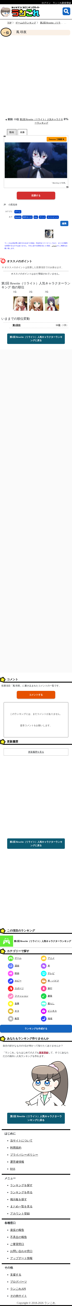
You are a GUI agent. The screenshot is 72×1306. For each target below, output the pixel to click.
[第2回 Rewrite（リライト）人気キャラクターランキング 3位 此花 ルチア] (52, 303)
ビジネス (52, 1011)
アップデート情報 (21, 1258)
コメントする (36, 694)
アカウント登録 (20, 1213)
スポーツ (19, 988)
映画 (17, 973)
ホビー (18, 980)
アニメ (42, 217)
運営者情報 (17, 1161)
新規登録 (43, 1052)
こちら (54, 246)
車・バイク (53, 980)
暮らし (51, 1003)
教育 (17, 1018)
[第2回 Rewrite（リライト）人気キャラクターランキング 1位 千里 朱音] (20, 303)
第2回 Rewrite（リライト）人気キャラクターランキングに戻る (36, 339)
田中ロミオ (27, 217)
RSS (12, 1168)
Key (35, 217)
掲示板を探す (18, 1199)
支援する (15, 1274)
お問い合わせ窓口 (21, 1251)
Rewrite (18, 217)
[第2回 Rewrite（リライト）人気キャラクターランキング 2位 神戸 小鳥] (36, 303)
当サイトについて (21, 1140)
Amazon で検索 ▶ (56, 139)
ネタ (17, 1011)
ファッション (21, 996)
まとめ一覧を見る (21, 1206)
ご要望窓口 (17, 1244)
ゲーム (17, 212)
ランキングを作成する (36, 1028)
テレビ (51, 973)
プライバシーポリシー (24, 1154)
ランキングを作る (21, 1192)
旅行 (50, 988)
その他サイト (18, 1295)
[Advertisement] (36, 76)
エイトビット (53, 217)
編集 (64, 223)
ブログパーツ (18, 1281)
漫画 (17, 965)
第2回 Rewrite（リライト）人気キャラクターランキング (42, 941)
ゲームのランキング (26, 22)
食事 (17, 1003)
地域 (50, 1018)
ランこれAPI (18, 1288)
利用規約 (15, 1147)
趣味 (50, 996)
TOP (9, 22)
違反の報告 (17, 1229)
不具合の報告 (18, 1237)
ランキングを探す (21, 1185)
